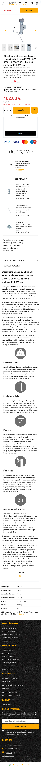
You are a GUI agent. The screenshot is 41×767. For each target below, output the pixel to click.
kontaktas (7, 641)
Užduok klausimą (12, 265)
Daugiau (21, 614)
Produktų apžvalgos (14, 260)
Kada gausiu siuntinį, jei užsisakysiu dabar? (23, 152)
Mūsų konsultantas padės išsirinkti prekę (22, 165)
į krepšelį (21, 110)
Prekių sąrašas (8, 656)
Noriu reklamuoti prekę (11, 634)
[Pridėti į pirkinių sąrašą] (34, 110)
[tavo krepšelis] (37, 3)
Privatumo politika (10, 692)
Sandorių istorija (9, 662)
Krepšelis (6, 653)
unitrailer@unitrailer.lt (14, 745)
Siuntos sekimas (9, 631)
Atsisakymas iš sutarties (11, 695)
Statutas (6, 688)
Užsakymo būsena (9, 628)
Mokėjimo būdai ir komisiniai (13, 685)
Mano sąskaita (9, 645)
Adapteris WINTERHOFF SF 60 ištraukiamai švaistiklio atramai (24, 225)
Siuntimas (6, 681)
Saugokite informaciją (11, 678)
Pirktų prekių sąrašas (11, 659)
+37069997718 (20, 170)
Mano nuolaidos (9, 666)
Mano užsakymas (10, 623)
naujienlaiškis (8, 669)
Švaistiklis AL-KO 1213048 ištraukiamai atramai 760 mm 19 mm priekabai (23, 208)
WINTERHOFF (17, 87)
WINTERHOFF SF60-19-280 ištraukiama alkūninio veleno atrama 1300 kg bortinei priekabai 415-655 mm (23, 189)
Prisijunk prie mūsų (11, 709)
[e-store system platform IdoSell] (20, 765)
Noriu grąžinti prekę (10, 638)
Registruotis (8, 650)
